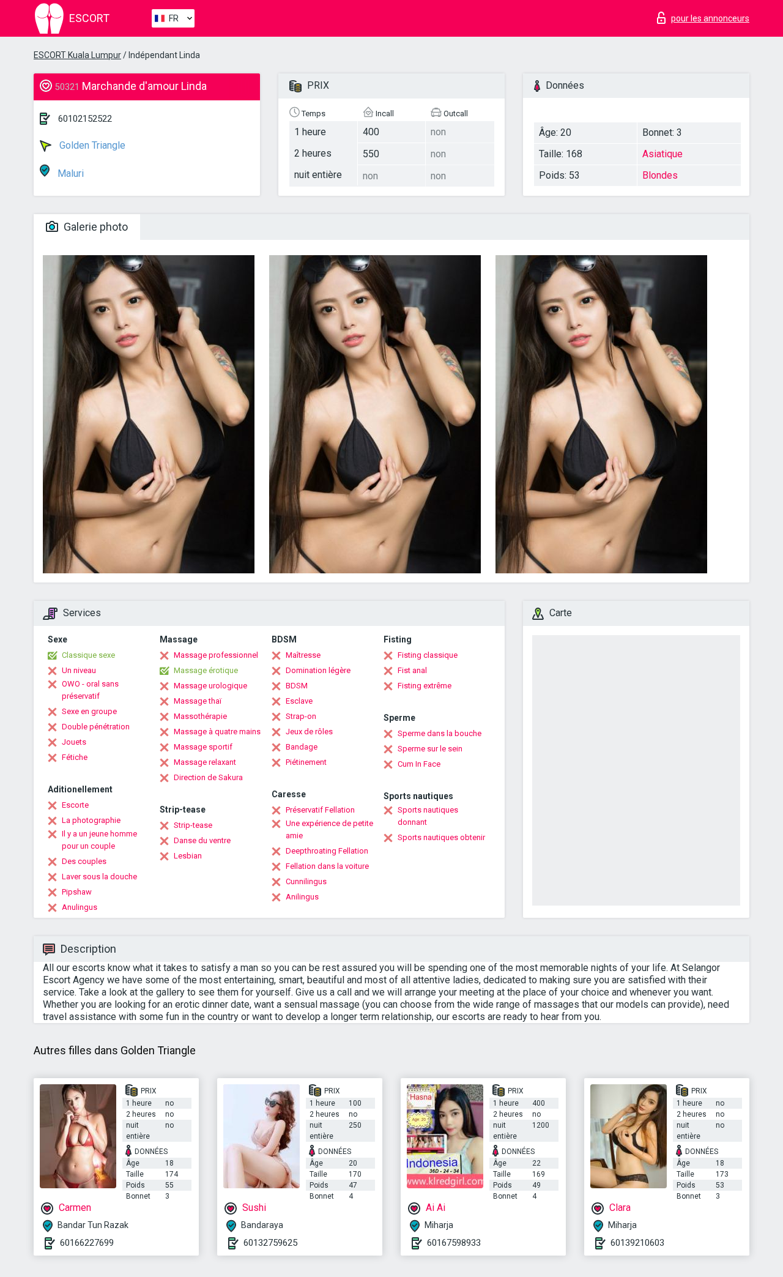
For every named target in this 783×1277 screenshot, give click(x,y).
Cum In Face (419, 764)
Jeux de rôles (309, 731)
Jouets (74, 741)
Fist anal (412, 670)
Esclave (299, 701)
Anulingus (79, 907)
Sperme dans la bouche (439, 733)
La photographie (91, 820)
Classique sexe (88, 655)
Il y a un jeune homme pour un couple (99, 840)
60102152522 (85, 118)
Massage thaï (197, 701)
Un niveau (79, 670)
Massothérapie (200, 716)
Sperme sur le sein (430, 748)
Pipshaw (77, 891)
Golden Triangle (91, 145)
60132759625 (270, 1242)
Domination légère (318, 670)
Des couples (84, 861)
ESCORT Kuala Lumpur (77, 55)
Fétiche (74, 757)
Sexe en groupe (89, 711)
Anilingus (302, 896)
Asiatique (662, 154)
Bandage (301, 746)
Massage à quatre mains (217, 731)
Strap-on (301, 716)
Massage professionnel (216, 655)
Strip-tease (193, 825)
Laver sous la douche (99, 876)
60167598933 (454, 1242)
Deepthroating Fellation (327, 850)
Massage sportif (203, 746)
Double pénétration (96, 726)
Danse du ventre (202, 840)
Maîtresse (303, 655)
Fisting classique (428, 655)
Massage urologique (210, 685)
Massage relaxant (205, 762)
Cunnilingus (306, 881)
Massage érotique (206, 670)
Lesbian (188, 855)
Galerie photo (94, 226)
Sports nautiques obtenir (441, 837)
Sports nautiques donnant (428, 816)
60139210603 (637, 1242)
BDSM (297, 685)
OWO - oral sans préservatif (90, 690)
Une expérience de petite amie (329, 829)
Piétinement (306, 762)
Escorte (75, 805)
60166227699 (87, 1242)
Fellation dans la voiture (327, 866)
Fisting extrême (424, 685)
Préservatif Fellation (320, 809)
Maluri (69, 173)
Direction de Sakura (208, 777)
